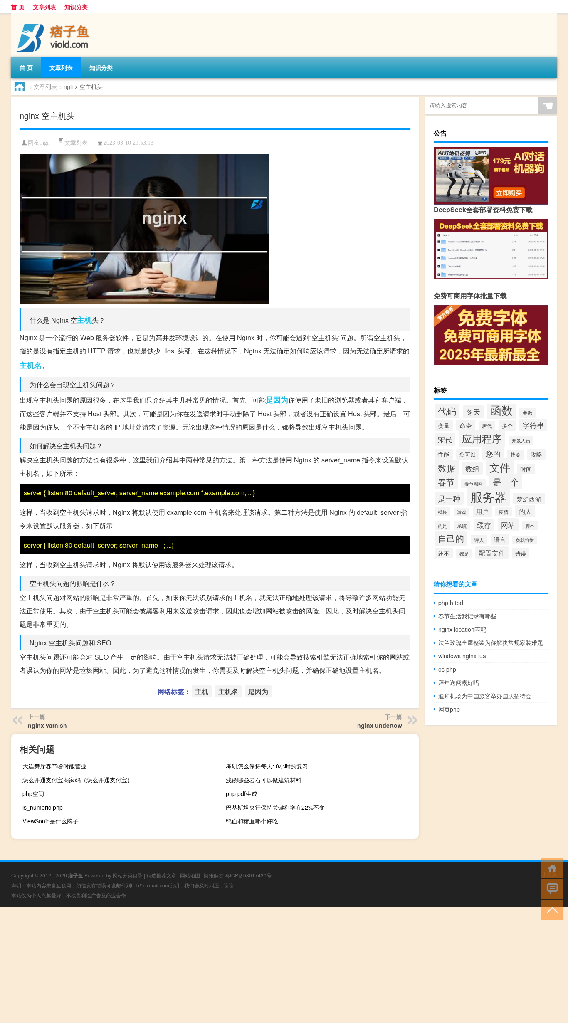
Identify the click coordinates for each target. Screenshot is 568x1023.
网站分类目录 (128, 875)
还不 (443, 553)
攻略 (536, 454)
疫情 (504, 511)
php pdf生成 (241, 793)
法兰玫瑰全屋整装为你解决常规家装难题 (490, 642)
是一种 (449, 498)
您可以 (467, 454)
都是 (464, 554)
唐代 (487, 426)
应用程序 (482, 438)
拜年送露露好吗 (458, 682)
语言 (500, 539)
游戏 (461, 512)
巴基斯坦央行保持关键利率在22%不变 (275, 807)
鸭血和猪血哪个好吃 (252, 821)
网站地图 (190, 875)
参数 (528, 412)
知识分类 (76, 6)
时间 (526, 469)
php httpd (450, 602)
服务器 (488, 496)
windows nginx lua (462, 656)
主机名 (31, 365)
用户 (482, 511)
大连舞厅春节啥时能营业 (54, 766)
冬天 (473, 412)
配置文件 (492, 553)
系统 (462, 525)
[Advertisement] (249, 965)
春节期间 (473, 483)
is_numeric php (42, 807)
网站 (508, 524)
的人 (525, 511)
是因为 (277, 399)
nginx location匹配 (462, 629)
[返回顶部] (550, 909)
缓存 (484, 525)
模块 (442, 512)
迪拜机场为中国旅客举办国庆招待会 (484, 696)
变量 (443, 425)
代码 (447, 410)
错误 (520, 553)
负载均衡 (525, 540)
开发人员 (521, 440)
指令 (516, 454)
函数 (501, 410)
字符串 (533, 425)
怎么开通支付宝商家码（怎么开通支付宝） (77, 780)
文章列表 (44, 6)
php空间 (33, 793)
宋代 (445, 440)
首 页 (18, 6)
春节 (446, 482)
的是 (442, 525)
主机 (84, 319)
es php (447, 669)
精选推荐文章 (161, 875)
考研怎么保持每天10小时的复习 (267, 766)
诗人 (479, 539)
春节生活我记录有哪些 (467, 616)
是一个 (506, 481)
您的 (493, 453)
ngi (45, 143)
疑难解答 (214, 875)
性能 (443, 454)
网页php (449, 709)
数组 (472, 468)
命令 (465, 425)
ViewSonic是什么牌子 (50, 821)
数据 (446, 467)
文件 (499, 467)
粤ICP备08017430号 (248, 875)
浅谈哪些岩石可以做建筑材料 (263, 780)
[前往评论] (550, 888)
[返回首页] (550, 867)
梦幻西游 (528, 498)
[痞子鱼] (55, 16)
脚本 (529, 525)
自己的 (451, 538)
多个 (507, 426)
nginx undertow (379, 725)
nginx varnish (47, 725)
